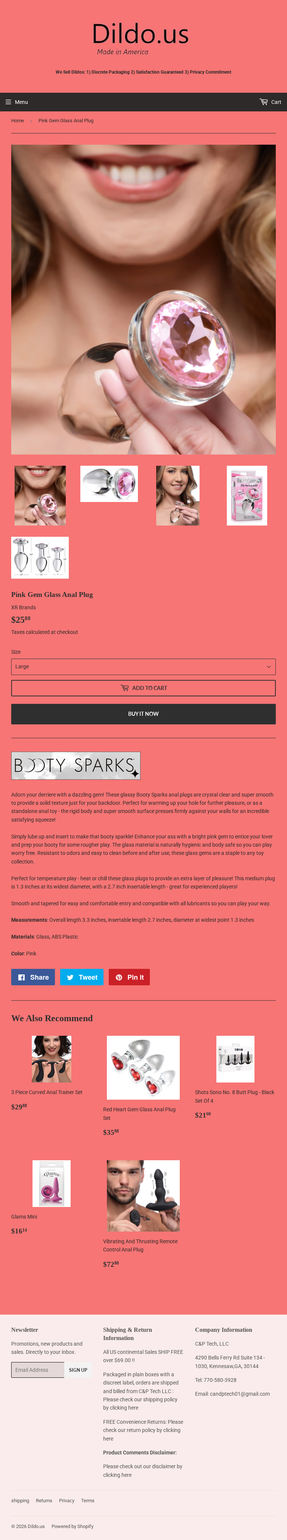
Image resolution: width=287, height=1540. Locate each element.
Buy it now (143, 714)
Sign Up (78, 1370)
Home (17, 120)
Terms (88, 1500)
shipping (20, 1500)
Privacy (66, 1500)
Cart (275, 102)
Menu (21, 102)
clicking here (124, 1408)
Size (16, 652)
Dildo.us (36, 1526)
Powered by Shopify (72, 1526)
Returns (44, 1500)
